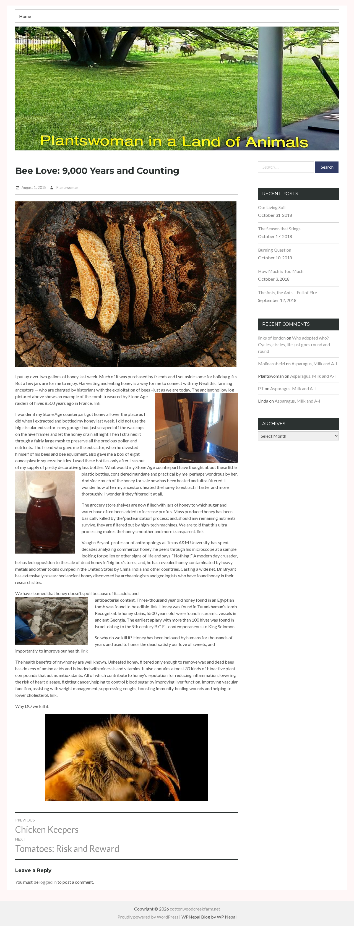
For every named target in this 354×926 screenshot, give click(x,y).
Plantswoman (67, 187)
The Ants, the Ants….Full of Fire (287, 292)
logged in (48, 882)
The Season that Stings (279, 228)
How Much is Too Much (280, 271)
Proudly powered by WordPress (148, 916)
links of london (272, 337)
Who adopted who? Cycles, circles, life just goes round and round (294, 344)
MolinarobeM (271, 363)
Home (25, 16)
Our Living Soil (271, 207)
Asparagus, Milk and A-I (314, 363)
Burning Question (274, 249)
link (96, 403)
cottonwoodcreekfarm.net (195, 908)
